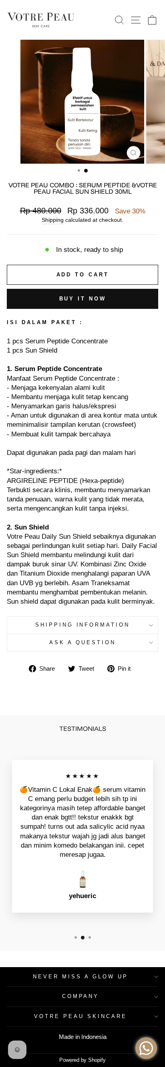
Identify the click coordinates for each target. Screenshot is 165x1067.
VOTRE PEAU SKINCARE (80, 1016)
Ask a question (82, 642)
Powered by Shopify (82, 1060)
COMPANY (80, 996)
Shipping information (82, 625)
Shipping (53, 220)
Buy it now (82, 299)
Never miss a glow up (80, 977)
